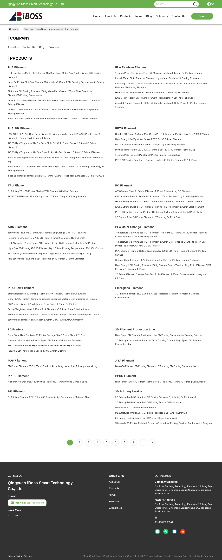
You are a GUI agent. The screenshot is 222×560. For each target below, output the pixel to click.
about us (110, 16)
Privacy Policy (15, 556)
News (112, 494)
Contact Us (28, 47)
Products (114, 488)
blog (149, 16)
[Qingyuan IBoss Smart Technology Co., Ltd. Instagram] (174, 532)
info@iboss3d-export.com (29, 502)
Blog (42, 47)
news (138, 16)
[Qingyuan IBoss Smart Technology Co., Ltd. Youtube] (183, 532)
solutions (162, 16)
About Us (13, 47)
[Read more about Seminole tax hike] (143, 442)
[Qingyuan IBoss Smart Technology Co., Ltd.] (26, 16)
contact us (178, 16)
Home (97, 16)
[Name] (195, 4)
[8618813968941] (157, 532)
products (125, 16)
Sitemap (28, 556)
